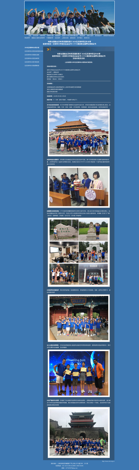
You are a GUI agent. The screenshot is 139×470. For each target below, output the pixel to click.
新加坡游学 (98, 35)
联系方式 (86, 38)
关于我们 (79, 38)
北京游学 (57, 38)
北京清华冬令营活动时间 (32, 58)
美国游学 (82, 35)
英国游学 (58, 35)
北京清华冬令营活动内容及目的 (34, 51)
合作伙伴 (35, 35)
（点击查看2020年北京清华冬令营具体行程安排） (78, 62)
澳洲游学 (106, 35)
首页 (28, 35)
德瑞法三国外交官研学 (38, 38)
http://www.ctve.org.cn (108, 461)
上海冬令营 (65, 38)
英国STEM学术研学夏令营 (70, 35)
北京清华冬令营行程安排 (32, 62)
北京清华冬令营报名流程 (32, 55)
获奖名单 (72, 38)
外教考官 (42, 35)
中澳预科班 (50, 38)
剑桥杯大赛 (50, 35)
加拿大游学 (90, 35)
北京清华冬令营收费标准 (32, 65)
